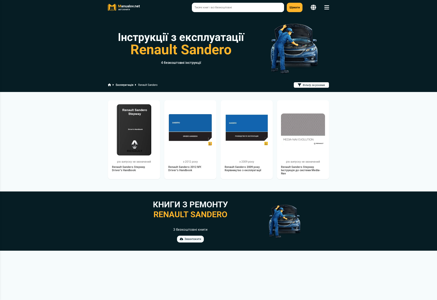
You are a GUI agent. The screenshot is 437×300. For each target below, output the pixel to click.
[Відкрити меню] (326, 7)
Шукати (295, 7)
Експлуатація (124, 85)
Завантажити (193, 239)
